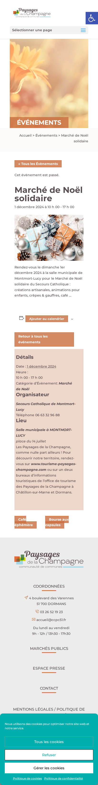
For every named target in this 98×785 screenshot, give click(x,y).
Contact (49, 688)
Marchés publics (49, 648)
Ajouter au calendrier (46, 319)
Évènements (46, 135)
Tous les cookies (49, 741)
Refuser (49, 755)
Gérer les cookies (49, 768)
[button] (92, 18)
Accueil (25, 135)
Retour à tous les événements (33, 339)
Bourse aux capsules (57, 522)
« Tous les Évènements (38, 164)
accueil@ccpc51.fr (51, 620)
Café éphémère (24, 522)
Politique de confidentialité (63, 778)
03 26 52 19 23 (51, 612)
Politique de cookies (27, 778)
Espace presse (49, 668)
